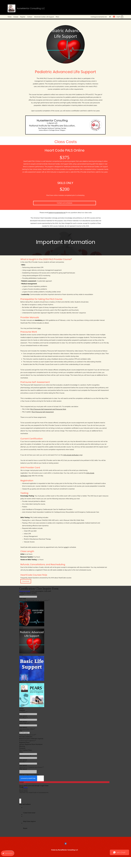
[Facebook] (110, 17)
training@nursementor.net (99, 17)
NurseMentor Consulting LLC (31, 8)
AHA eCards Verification (71, 455)
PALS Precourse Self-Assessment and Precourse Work (48, 409)
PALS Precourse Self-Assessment (43, 412)
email (66, 547)
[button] (122, 16)
